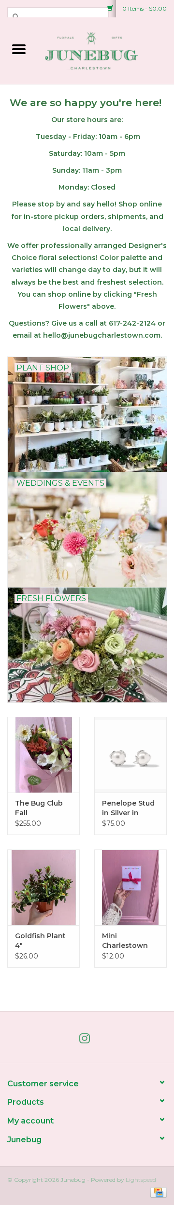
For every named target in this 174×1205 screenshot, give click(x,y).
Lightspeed (141, 1179)
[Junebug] (106, 49)
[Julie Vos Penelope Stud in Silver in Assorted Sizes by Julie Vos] (130, 755)
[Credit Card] (157, 1191)
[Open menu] (19, 48)
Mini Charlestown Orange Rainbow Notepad (125, 940)
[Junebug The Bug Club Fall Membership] (43, 755)
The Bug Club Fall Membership (39, 808)
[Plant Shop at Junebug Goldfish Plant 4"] (43, 887)
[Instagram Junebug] (87, 1040)
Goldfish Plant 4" (40, 940)
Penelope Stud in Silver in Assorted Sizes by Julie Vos (128, 808)
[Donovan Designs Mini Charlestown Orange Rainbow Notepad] (130, 887)
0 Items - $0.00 (144, 8)
